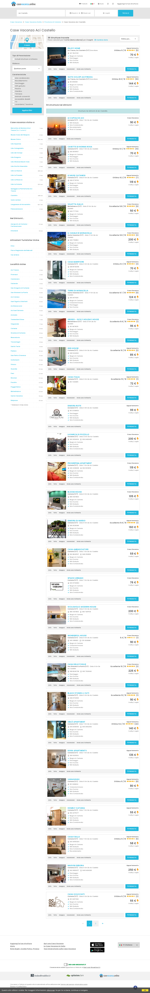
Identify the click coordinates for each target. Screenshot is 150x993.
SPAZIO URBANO (75, 578)
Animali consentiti (22, 96)
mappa (27, 45)
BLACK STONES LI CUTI (78, 693)
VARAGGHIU (74, 779)
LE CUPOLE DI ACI (76, 118)
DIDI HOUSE (73, 348)
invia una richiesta (84, 69)
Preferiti (84, 4)
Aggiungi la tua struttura (127, 4)
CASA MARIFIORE (76, 262)
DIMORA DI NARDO (77, 520)
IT (94, 4)
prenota (132, 69)
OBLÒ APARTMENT (76, 722)
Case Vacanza (16, 22)
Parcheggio (19, 83)
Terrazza (18, 94)
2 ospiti (107, 13)
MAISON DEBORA (76, 865)
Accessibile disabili (22, 99)
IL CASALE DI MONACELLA (80, 233)
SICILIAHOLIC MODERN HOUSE (82, 606)
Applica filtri (27, 110)
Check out (86, 13)
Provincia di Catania (52, 22)
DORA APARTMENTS (77, 750)
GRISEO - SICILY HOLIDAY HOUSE (83, 319)
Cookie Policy (22, 986)
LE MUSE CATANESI (77, 175)
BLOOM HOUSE (75, 492)
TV (16, 102)
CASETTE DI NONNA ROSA (80, 146)
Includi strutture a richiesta (26, 59)
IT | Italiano (127, 945)
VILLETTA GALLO (75, 204)
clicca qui (51, 990)
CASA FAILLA (74, 836)
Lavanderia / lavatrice (24, 104)
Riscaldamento (21, 81)
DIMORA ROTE (74, 405)
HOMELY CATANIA (76, 808)
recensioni (71, 69)
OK (145, 990)
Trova (124, 13)
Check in (74, 13)
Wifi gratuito (20, 86)
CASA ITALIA (74, 377)
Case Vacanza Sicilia (33, 22)
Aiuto (102, 4)
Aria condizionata (22, 78)
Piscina (18, 89)
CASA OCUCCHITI (76, 894)
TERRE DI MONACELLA (78, 290)
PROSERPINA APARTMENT (80, 463)
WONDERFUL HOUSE (77, 635)
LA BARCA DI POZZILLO (78, 434)
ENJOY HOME (74, 48)
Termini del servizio (67, 984)
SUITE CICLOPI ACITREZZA (80, 77)
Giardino (18, 91)
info (49, 69)
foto (55, 69)
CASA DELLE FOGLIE (77, 664)
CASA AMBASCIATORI (78, 549)
